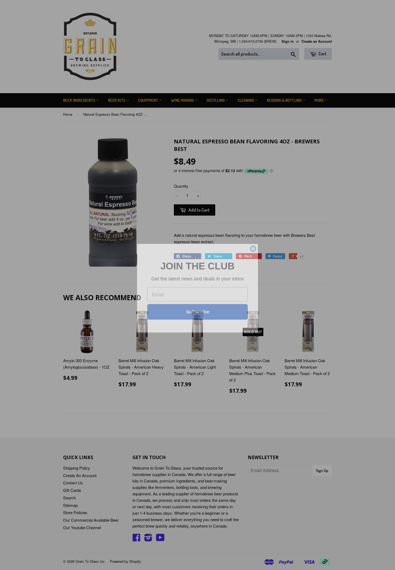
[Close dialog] (253, 228)
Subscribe (197, 326)
